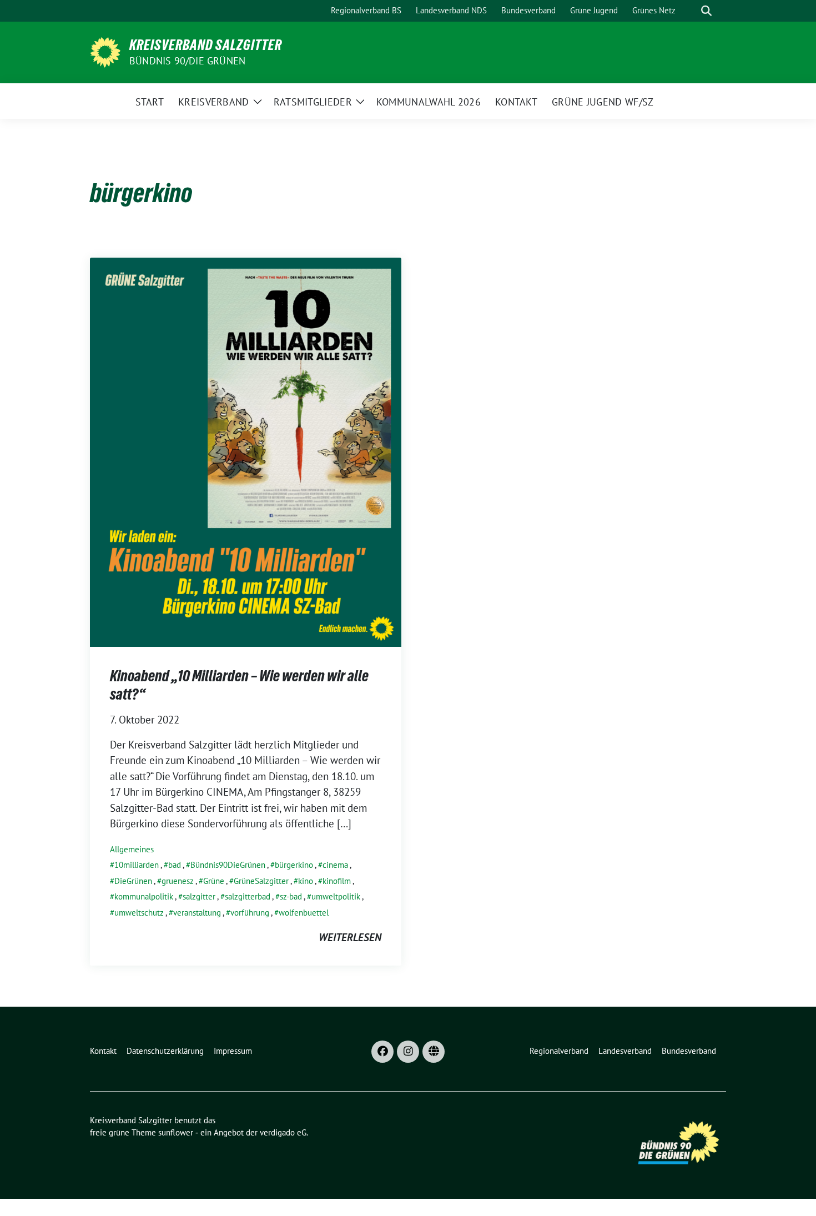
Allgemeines (132, 849)
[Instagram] (408, 1052)
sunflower (175, 1132)
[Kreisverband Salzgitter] (105, 51)
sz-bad (291, 896)
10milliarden (136, 865)
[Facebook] (382, 1052)
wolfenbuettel (304, 912)
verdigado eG (283, 1132)
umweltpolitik (335, 896)
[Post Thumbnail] (245, 451)
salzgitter (199, 896)
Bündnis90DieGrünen (227, 865)
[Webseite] (433, 1052)
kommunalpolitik (143, 896)
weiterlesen (350, 937)
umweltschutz (139, 912)
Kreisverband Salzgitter (205, 45)
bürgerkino (294, 865)
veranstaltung (197, 912)
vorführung (249, 912)
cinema (335, 865)
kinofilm (337, 881)
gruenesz (178, 881)
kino (305, 881)
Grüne (213, 881)
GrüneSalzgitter (261, 881)
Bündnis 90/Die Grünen (187, 60)
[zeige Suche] (706, 11)
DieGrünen (133, 881)
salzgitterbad (247, 896)
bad (174, 865)
